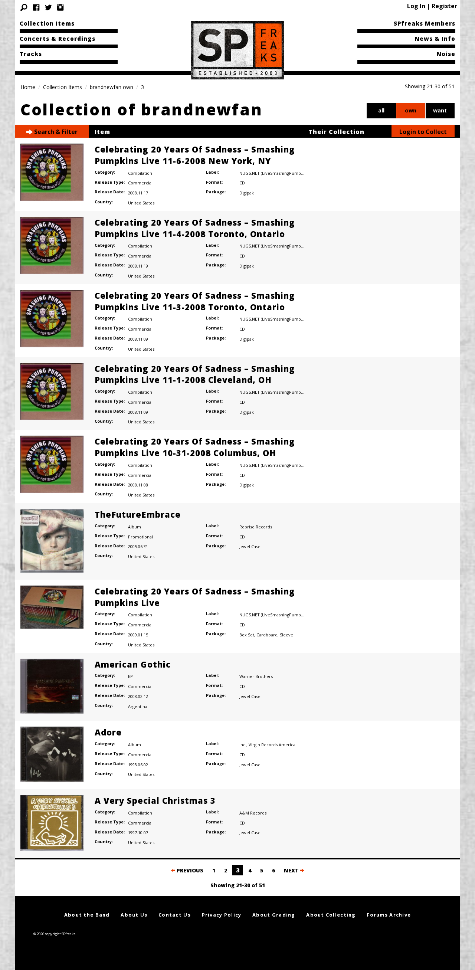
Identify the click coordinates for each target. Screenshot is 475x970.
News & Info (435, 38)
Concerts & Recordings (57, 38)
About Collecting (331, 914)
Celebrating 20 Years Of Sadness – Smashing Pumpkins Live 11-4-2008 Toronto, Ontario (195, 228)
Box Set (246, 635)
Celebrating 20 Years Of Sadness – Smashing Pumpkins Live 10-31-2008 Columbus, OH (195, 447)
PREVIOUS (189, 870)
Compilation (140, 173)
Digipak (246, 193)
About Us (134, 914)
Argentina (137, 706)
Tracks (31, 54)
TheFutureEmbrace (138, 514)
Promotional (140, 537)
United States (141, 203)
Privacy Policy (222, 914)
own (410, 110)
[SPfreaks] (237, 50)
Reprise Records (255, 527)
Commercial (140, 183)
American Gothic (133, 664)
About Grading (273, 914)
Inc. (242, 744)
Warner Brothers (256, 676)
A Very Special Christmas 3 (155, 800)
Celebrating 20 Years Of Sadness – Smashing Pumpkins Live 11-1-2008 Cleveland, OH (195, 374)
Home (27, 87)
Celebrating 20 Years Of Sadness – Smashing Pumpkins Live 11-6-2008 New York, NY (195, 155)
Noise (445, 54)
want (440, 110)
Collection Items (47, 23)
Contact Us (174, 914)
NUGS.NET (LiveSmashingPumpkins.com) (279, 173)
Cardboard (267, 635)
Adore (108, 732)
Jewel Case (250, 546)
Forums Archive (389, 914)
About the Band (87, 914)
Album (134, 527)
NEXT (292, 870)
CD (242, 183)
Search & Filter (55, 132)
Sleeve (286, 635)
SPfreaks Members (424, 23)
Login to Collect (423, 132)
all (381, 110)
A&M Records (252, 813)
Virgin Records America (272, 744)
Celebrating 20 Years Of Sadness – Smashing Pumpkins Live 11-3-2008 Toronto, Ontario (195, 301)
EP (130, 676)
